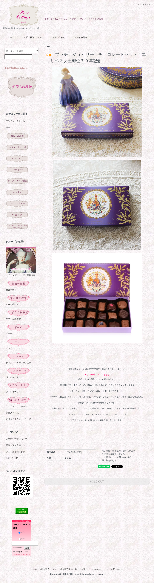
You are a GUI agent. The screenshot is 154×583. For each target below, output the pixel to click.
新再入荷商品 (12, 412)
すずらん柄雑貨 (13, 319)
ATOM (15, 458)
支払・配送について (33, 37)
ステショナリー (13, 392)
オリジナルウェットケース (18, 419)
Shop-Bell (22, 512)
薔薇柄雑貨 (11, 289)
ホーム (11, 37)
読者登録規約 (17, 547)
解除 (22, 538)
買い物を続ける (109, 460)
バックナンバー (21, 552)
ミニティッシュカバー (16, 406)
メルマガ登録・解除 (15, 451)
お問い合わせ (58, 37)
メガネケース (12, 377)
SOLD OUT (97, 481)
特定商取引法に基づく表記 (72, 569)
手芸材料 (21, 509)
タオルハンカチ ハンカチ (18, 362)
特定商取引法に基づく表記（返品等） (120, 451)
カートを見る (80, 37)
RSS (8, 458)
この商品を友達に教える (113, 454)
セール (9, 127)
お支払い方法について (16, 439)
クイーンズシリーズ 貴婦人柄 (20, 275)
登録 (22, 532)
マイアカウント (143, 4)
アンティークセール (15, 121)
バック (9, 348)
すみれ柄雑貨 (12, 304)
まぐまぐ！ (26, 554)
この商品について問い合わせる (116, 457)
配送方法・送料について (17, 445)
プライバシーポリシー (98, 569)
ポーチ (9, 333)
